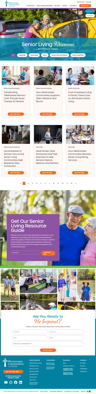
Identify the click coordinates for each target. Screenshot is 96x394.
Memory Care (33, 368)
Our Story (57, 5)
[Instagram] (11, 382)
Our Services (30, 5)
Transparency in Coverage (71, 391)
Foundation (73, 5)
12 (72, 183)
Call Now (89, 11)
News (45, 55)
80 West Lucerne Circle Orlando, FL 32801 (13, 377)
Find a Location (81, 2)
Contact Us (84, 5)
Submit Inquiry (47, 350)
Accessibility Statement (56, 391)
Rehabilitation (33, 374)
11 (68, 183)
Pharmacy (32, 380)
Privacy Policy (44, 391)
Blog (64, 363)
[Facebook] (16, 382)
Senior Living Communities (45, 5)
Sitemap (83, 391)
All (13, 55)
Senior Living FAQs (78, 55)
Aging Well (22, 55)
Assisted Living (34, 366)
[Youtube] (6, 382)
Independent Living (35, 363)
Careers (64, 5)
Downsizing (34, 55)
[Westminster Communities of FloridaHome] (12, 4)
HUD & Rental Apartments (33, 383)
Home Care (33, 377)
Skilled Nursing (34, 371)
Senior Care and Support (59, 55)
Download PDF (47, 253)
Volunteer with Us (68, 366)
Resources (88, 2)
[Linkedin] (21, 382)
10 (63, 183)
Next (75, 183)
